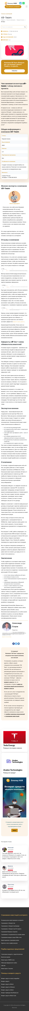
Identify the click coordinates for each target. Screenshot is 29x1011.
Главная (3, 20)
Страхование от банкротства (8, 923)
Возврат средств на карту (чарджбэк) (10, 978)
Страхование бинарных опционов (9, 931)
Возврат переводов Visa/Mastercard (9, 992)
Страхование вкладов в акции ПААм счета (11, 937)
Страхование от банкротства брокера (10, 926)
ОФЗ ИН (3, 965)
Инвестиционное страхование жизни (10, 940)
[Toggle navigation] (27, 6)
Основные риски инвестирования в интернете (12, 920)
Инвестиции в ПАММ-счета (7, 960)
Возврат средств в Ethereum (8, 987)
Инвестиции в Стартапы (7, 968)
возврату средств (9, 682)
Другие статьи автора (6, 636)
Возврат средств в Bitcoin (7, 984)
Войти (14, 830)
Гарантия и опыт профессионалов (9, 943)
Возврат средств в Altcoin (7, 990)
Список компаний (10, 20)
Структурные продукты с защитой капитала (12, 954)
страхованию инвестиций (12, 716)
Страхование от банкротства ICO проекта (11, 928)
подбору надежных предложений (15, 714)
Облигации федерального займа (9, 962)
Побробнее (14, 70)
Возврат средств (5, 981)
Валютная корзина (5, 957)
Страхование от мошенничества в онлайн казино (13, 934)
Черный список (20, 20)
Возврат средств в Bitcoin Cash (8, 995)
